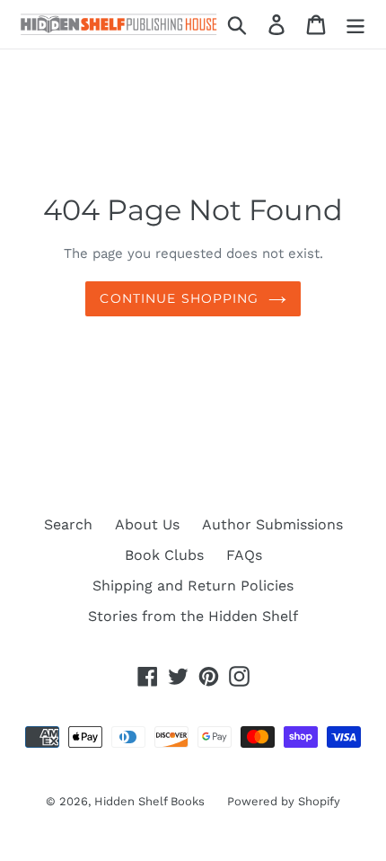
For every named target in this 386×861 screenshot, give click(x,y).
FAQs (244, 555)
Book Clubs (164, 555)
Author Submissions (272, 524)
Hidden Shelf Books (149, 801)
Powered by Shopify (283, 801)
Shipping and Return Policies (193, 585)
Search (68, 524)
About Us (147, 524)
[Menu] (355, 24)
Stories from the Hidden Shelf (193, 616)
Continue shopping (179, 298)
